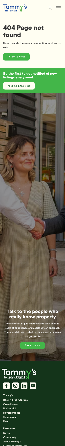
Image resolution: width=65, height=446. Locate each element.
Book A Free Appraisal (15, 399)
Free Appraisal (32, 345)
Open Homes (10, 404)
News (6, 433)
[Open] (58, 8)
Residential (9, 408)
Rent (6, 421)
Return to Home (16, 56)
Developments (11, 412)
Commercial (10, 417)
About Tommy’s (12, 441)
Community (9, 437)
